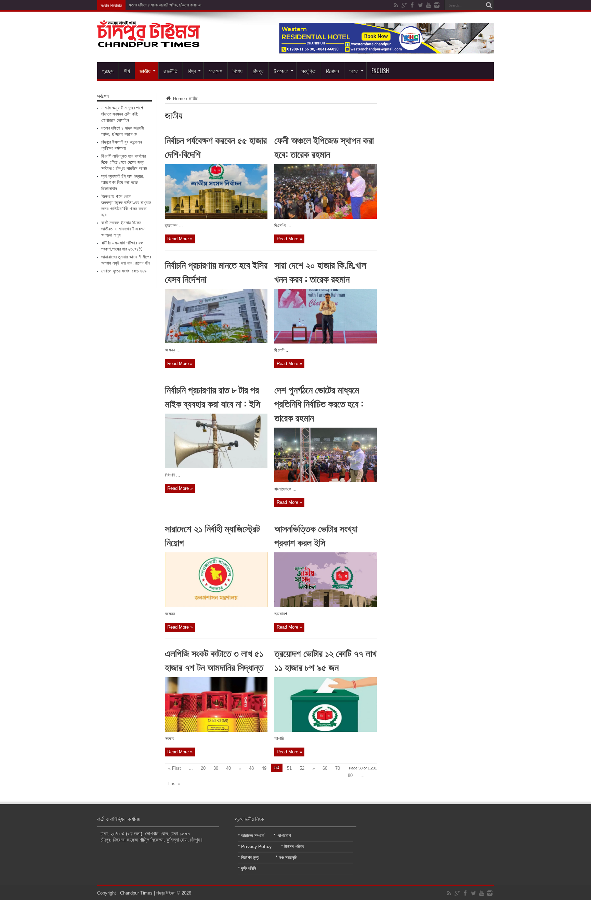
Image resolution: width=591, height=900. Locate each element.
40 (228, 768)
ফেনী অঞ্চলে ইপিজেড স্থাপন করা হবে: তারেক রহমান (324, 147)
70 (337, 768)
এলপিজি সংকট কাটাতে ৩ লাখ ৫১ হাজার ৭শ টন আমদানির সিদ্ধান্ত (214, 660)
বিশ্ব (192, 71)
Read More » (180, 238)
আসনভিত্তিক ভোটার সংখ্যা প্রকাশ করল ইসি (315, 535)
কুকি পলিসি (248, 868)
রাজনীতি (170, 71)
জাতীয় (145, 71)
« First (174, 768)
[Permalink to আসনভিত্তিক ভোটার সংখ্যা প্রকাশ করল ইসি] (325, 605)
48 (251, 768)
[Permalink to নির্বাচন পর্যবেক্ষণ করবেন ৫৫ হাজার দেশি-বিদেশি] (216, 217)
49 (264, 768)
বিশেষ (237, 71)
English (380, 71)
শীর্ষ (127, 71)
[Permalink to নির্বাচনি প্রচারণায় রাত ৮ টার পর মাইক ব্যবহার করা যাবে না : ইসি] (216, 466)
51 (289, 768)
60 (325, 768)
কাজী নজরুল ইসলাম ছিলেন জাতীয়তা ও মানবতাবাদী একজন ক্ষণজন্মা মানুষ (123, 229)
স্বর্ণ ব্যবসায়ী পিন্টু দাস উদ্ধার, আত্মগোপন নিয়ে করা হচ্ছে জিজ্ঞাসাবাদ (122, 182)
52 (302, 768)
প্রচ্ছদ (108, 71)
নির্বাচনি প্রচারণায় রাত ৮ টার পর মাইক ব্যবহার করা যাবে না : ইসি (212, 396)
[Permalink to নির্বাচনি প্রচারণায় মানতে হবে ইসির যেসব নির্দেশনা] (216, 341)
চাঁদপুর (258, 71)
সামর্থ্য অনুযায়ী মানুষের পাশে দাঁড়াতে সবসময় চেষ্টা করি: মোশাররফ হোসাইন (122, 114)
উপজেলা (281, 71)
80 (350, 775)
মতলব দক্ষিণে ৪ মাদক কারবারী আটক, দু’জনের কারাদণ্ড (165, 5)
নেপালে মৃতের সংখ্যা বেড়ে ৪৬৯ (123, 270)
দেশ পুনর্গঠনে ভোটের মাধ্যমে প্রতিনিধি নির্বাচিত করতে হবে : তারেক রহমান (319, 403)
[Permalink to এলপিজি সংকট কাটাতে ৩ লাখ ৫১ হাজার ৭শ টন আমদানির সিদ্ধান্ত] (216, 730)
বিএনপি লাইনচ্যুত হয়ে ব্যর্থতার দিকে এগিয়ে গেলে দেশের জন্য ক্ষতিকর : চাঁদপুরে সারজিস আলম (124, 162)
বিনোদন (332, 71)
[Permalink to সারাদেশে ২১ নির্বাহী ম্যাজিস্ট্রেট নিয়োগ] (216, 605)
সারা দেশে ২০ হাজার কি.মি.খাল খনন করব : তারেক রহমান (320, 271)
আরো (353, 71)
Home (178, 98)
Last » (174, 783)
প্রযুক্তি (308, 71)
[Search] (489, 5)
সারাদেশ (215, 71)
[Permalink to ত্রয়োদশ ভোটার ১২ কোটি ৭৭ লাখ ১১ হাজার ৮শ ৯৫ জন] (325, 730)
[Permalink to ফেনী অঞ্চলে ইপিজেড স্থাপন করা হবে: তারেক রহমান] (325, 217)
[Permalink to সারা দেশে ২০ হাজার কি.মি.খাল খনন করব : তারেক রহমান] (325, 342)
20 (203, 768)
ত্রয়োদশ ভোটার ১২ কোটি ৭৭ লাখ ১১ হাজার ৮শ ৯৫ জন (325, 660)
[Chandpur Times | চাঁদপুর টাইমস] (148, 41)
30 (215, 768)
